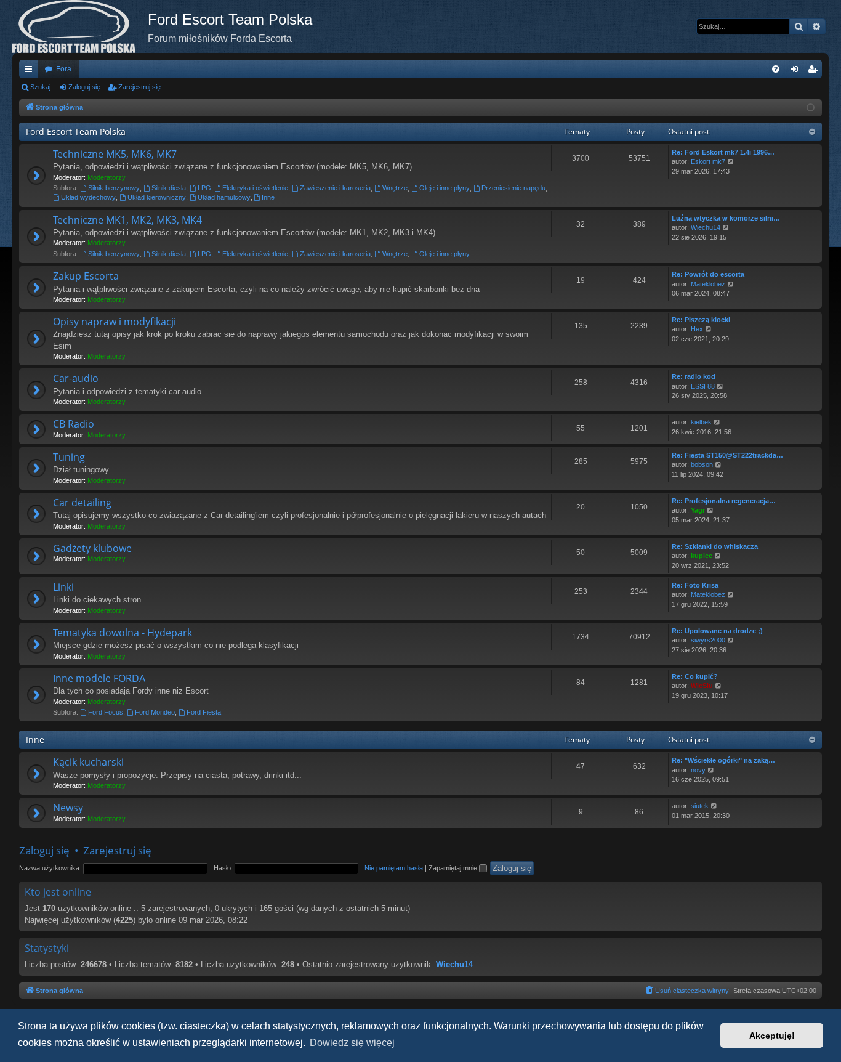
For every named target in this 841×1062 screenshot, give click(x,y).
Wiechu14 (705, 227)
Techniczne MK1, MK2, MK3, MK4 (127, 220)
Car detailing (82, 502)
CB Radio (73, 424)
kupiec (701, 555)
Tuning (69, 457)
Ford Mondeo (155, 712)
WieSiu (702, 685)
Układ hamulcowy (224, 197)
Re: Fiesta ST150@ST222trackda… (727, 455)
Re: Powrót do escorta (708, 274)
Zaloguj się (84, 87)
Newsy (68, 807)
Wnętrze (395, 188)
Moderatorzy (106, 177)
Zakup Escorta (86, 276)
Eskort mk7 (708, 161)
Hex (697, 329)
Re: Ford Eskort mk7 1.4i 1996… (723, 152)
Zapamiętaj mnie (454, 868)
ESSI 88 (703, 386)
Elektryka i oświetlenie (255, 188)
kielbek (701, 422)
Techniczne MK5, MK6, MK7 (115, 154)
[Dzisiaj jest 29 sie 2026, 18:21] (811, 108)
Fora (63, 69)
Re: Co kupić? (695, 676)
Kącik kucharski (88, 762)
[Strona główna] (80, 26)
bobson (702, 464)
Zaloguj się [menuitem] (796, 71)
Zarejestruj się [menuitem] (815, 71)
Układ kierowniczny (156, 197)
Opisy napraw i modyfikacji (114, 321)
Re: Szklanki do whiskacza (715, 546)
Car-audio (76, 378)
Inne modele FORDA (99, 678)
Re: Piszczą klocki (701, 319)
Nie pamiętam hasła (393, 868)
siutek (700, 805)
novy (698, 770)
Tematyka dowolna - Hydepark (122, 632)
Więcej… (31, 71)
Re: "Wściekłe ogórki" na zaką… (723, 760)
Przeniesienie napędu (513, 188)
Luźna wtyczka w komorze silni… (726, 218)
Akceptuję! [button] (772, 1035)
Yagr (698, 510)
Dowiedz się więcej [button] (352, 1042)
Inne (268, 197)
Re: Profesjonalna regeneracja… (724, 501)
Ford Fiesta (204, 712)
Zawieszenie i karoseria (335, 188)
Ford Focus (105, 712)
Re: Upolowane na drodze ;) (717, 630)
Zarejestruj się (139, 87)
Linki (63, 587)
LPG (204, 188)
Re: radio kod (693, 376)
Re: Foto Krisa (695, 585)
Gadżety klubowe (92, 548)
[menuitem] (776, 69)
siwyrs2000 (708, 640)
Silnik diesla (168, 188)
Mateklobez (708, 284)
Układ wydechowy (88, 197)
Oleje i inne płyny (444, 188)
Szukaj (40, 87)
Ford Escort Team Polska (76, 131)
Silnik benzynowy (114, 188)
